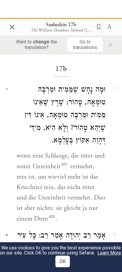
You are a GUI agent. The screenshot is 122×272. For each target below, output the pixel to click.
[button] (96, 26)
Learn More (109, 253)
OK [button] (63, 261)
